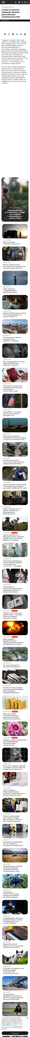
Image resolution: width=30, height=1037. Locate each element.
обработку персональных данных (10, 1025)
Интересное (5, 20)
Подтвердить (15, 1033)
